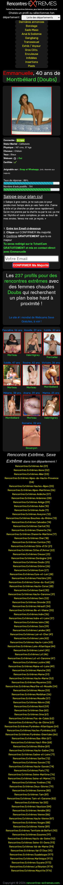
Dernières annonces (31, 22)
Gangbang (31, 38)
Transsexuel (31, 42)
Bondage (31, 26)
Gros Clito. (31, 50)
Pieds (31, 66)
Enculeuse (31, 54)
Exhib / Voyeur (31, 46)
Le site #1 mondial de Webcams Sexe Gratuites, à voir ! (31, 319)
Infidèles (31, 58)
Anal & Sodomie (31, 34)
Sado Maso (31, 30)
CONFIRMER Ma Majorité (31, 265)
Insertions (31, 62)
